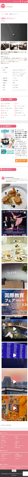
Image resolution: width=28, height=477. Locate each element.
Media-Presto (3, 467)
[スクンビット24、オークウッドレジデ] (14, 408)
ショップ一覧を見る (6, 103)
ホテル (2, 443)
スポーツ (4, 117)
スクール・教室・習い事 (6, 108)
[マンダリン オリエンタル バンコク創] (14, 249)
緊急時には (3, 440)
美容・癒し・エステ (6, 105)
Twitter (2, 460)
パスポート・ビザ (4, 438)
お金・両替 (3, 442)
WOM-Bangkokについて (6, 454)
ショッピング (4, 445)
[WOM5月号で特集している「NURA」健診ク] (14, 276)
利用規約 (3, 456)
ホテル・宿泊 (4, 115)
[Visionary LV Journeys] (14, 329)
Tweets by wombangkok (6, 425)
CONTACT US (16, 1)
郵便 (2, 447)
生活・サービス (5, 110)
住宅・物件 (4, 112)
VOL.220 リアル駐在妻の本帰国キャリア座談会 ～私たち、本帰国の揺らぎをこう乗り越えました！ (21, 135)
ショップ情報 (4, 14)
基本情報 (3, 436)
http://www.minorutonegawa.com (19, 89)
